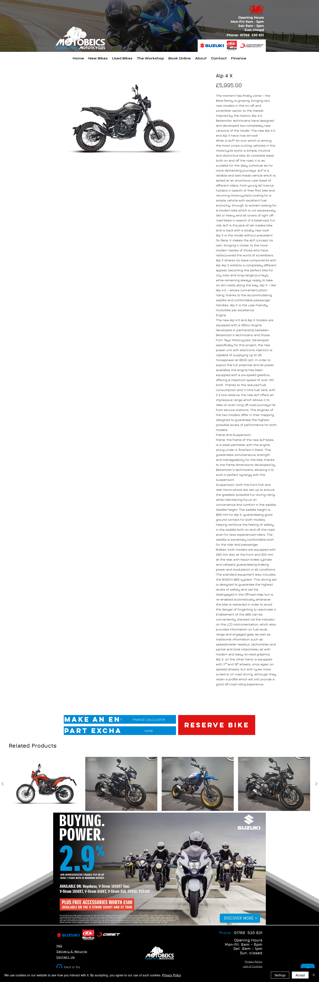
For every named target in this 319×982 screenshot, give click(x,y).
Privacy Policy (171, 975)
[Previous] (59, 869)
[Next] (260, 869)
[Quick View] (45, 784)
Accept (300, 975)
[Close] (313, 975)
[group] (159, 791)
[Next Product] (316, 783)
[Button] (240, 918)
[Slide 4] (167, 918)
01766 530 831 (252, 35)
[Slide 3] (162, 918)
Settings (280, 975)
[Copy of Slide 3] (151, 918)
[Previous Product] (2, 783)
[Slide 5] (157, 918)
